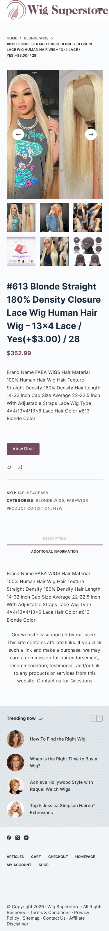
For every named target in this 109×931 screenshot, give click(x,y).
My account (19, 865)
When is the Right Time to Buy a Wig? (63, 762)
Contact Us (54, 918)
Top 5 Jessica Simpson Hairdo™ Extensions (62, 809)
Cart (36, 856)
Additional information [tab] (54, 551)
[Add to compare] (20, 467)
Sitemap (31, 918)
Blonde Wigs (50, 500)
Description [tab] (54, 538)
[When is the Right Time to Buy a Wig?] (15, 762)
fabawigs (77, 500)
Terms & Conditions (50, 912)
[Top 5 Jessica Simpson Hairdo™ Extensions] (15, 809)
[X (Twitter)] (17, 837)
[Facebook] (9, 837)
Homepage (85, 856)
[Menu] (100, 10)
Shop (44, 865)
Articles (15, 856)
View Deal (23, 448)
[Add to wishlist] (9, 467)
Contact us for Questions (64, 681)
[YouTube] (26, 837)
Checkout (58, 856)
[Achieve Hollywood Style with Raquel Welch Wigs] (15, 786)
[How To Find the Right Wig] (15, 739)
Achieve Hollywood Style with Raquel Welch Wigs (61, 785)
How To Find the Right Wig (57, 739)
